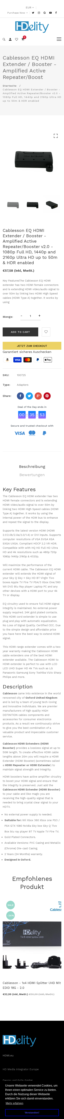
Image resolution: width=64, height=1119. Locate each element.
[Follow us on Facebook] (20, 396)
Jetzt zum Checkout (32, 346)
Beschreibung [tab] (32, 466)
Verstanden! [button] (32, 1112)
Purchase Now (16, 12)
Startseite (10, 85)
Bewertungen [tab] (32, 475)
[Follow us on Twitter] (29, 396)
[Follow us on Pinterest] (47, 396)
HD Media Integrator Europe (21, 1069)
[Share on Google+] (38, 396)
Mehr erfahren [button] (14, 1103)
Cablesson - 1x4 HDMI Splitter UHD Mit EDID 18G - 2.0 (32, 985)
